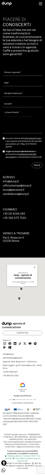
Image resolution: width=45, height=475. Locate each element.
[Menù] (40, 3)
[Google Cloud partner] (13, 399)
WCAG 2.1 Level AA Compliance (18, 463)
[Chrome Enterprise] (24, 399)
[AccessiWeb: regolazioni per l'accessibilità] (4, 463)
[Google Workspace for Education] (20, 399)
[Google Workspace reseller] (17, 399)
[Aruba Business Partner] (34, 399)
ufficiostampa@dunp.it (17, 185)
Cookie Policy (10, 447)
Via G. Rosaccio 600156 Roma (13, 239)
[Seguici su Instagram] (4, 343)
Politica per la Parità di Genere (16, 444)
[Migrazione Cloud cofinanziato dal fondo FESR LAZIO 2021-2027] (22, 410)
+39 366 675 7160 (14, 218)
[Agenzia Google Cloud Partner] (22, 387)
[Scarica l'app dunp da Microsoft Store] (9, 347)
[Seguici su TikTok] (20, 343)
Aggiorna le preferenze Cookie (28, 447)
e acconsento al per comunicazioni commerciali (24, 154)
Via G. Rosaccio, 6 (24, 362)
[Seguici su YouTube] (30, 343)
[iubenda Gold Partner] (31, 399)
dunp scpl (22, 434)
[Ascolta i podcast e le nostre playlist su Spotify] (35, 343)
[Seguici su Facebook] (9, 343)
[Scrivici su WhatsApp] (3, 470)
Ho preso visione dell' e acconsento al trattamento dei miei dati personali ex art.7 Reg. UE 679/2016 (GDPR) (24, 142)
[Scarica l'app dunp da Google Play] (4, 347)
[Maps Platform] (27, 399)
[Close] (34, 267)
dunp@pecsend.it (13, 189)
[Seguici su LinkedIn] (15, 343)
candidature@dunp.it (16, 194)
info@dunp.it (11, 181)
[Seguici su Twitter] (24, 343)
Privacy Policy (34, 444)
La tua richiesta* (12, 112)
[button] (22, 289)
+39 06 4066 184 (14, 213)
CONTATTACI (22, 333)
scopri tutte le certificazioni (22, 403)
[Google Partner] (10, 399)
